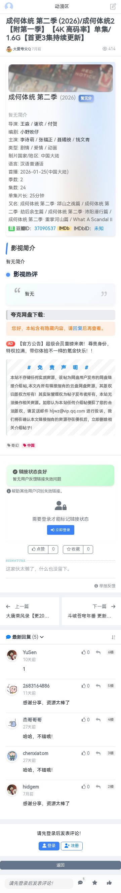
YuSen (30, 652)
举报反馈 (106, 586)
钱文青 (83, 139)
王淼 (25, 124)
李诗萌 (27, 139)
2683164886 (36, 686)
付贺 (52, 124)
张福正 (46, 139)
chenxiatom (35, 753)
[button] (42, 637)
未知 (99, 228)
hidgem (31, 786)
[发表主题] (113, 7)
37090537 (45, 228)
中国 (31, 445)
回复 (77, 328)
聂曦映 (64, 139)
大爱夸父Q (22, 49)
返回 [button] (60, 865)
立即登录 (62, 530)
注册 (74, 845)
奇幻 (15, 445)
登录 (50, 845)
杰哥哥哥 (32, 719)
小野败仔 (29, 132)
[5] (80, 882)
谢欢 (38, 124)
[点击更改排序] (113, 637)
